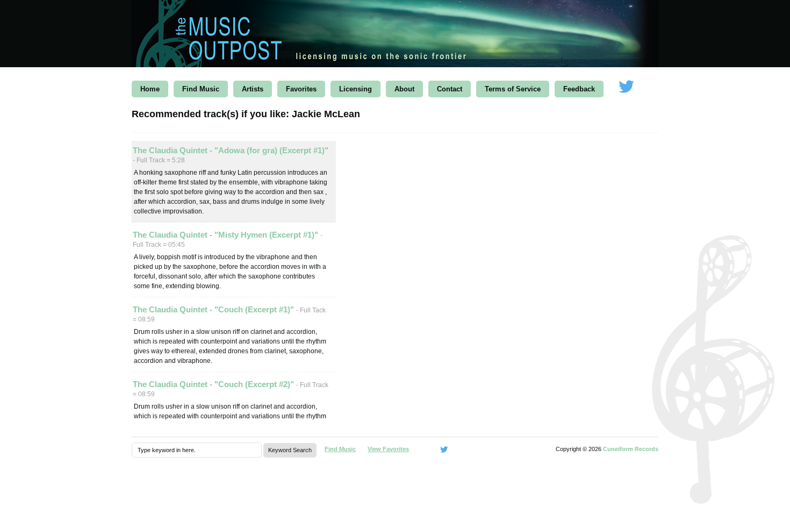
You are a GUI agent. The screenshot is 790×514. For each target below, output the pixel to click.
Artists (252, 89)
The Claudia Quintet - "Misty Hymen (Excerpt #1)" (226, 234)
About (404, 89)
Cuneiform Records (630, 449)
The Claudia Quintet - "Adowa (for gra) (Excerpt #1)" (230, 150)
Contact (449, 89)
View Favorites (388, 449)
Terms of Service (513, 89)
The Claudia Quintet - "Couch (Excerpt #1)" (214, 309)
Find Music (200, 89)
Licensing (355, 89)
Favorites (301, 89)
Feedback (579, 89)
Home (150, 89)
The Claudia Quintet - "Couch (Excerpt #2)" (214, 384)
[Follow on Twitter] (626, 87)
